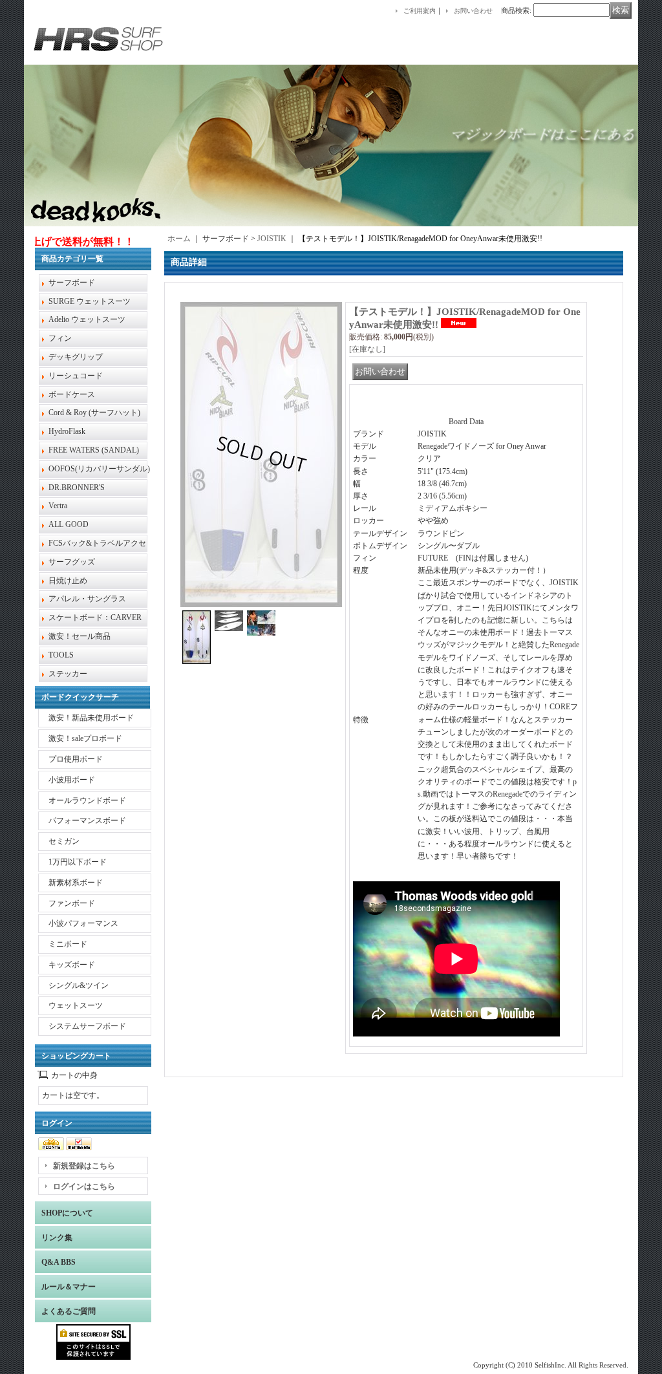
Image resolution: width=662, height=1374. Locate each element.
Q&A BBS (58, 1262)
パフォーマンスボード (87, 820)
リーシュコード (75, 375)
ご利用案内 (419, 10)
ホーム (179, 238)
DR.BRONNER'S (76, 487)
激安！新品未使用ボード (91, 717)
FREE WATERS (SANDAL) (93, 450)
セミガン (64, 841)
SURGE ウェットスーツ (89, 301)
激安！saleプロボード (85, 738)
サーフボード (71, 282)
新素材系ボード (75, 882)
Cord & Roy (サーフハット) (94, 412)
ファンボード (71, 903)
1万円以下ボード (77, 861)
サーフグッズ (71, 561)
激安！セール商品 (79, 636)
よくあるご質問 (68, 1311)
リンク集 (56, 1237)
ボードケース (71, 394)
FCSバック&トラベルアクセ (97, 543)
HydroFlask (66, 431)
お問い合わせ (473, 10)
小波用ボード (71, 779)
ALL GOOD (68, 524)
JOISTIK (271, 238)
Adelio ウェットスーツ (86, 319)
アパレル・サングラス (87, 598)
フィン (60, 338)
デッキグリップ (75, 356)
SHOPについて (67, 1213)
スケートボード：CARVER (95, 617)
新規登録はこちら (84, 1165)
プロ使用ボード (75, 759)
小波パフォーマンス (83, 923)
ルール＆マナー (68, 1286)
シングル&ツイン (78, 985)
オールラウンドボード (87, 800)
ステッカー (67, 673)
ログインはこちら (84, 1186)
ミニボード (67, 944)
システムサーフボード (87, 1026)
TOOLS (61, 655)
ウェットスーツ (75, 1005)
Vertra (57, 505)
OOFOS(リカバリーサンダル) (99, 468)
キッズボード (71, 964)
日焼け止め (67, 580)
